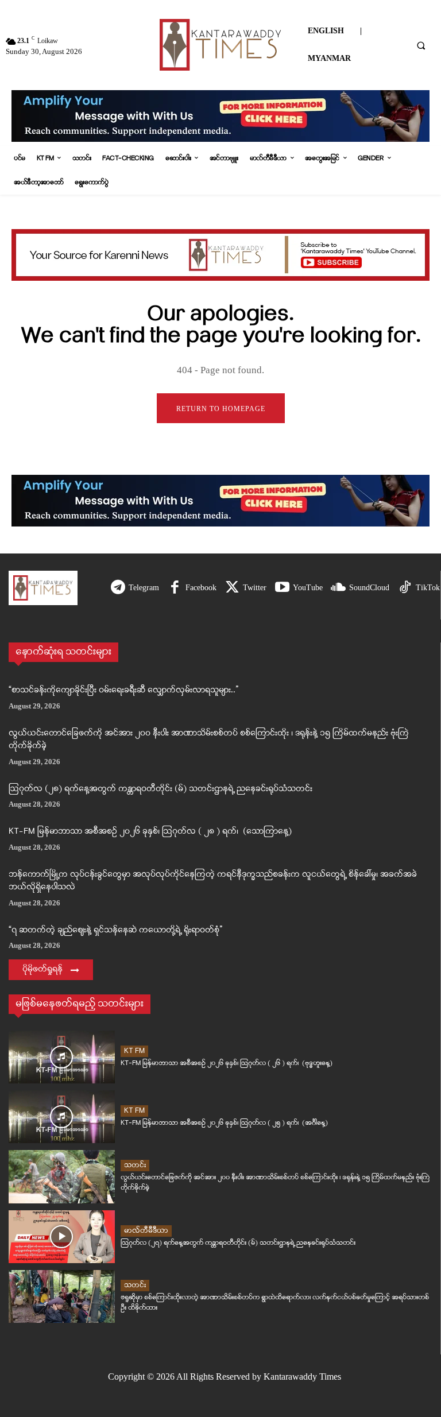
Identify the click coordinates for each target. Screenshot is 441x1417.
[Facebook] (175, 588)
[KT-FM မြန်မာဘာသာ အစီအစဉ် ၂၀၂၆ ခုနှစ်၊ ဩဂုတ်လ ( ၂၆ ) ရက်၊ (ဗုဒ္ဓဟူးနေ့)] (62, 1057)
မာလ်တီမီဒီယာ (146, 1230)
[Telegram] (118, 588)
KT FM (134, 1051)
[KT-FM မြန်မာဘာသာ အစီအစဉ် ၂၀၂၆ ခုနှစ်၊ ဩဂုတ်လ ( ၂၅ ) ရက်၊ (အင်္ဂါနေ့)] (62, 1116)
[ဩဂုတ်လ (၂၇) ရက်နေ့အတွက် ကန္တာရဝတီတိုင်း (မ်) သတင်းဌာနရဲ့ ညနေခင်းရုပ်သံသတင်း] (62, 1236)
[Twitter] (232, 588)
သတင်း (135, 1165)
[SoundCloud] (338, 588)
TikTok (428, 587)
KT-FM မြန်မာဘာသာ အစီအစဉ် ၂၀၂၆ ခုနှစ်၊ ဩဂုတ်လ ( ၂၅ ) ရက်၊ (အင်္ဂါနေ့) (224, 1123)
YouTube (308, 587)
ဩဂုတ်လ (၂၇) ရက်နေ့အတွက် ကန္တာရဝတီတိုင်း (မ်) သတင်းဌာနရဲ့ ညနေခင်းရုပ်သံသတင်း (238, 1243)
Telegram (144, 587)
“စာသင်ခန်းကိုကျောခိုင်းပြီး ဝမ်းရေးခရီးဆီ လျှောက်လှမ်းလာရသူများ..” (123, 690)
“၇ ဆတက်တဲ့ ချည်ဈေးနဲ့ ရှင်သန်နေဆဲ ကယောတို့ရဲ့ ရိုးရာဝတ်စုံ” (115, 930)
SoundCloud (369, 587)
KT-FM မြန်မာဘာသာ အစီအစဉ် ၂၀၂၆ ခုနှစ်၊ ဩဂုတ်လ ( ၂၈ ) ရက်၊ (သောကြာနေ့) (150, 832)
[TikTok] (405, 588)
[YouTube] (282, 588)
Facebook (200, 587)
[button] (421, 45)
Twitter (254, 587)
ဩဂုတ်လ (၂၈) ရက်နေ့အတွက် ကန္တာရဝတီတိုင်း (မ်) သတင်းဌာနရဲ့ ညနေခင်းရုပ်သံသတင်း (160, 789)
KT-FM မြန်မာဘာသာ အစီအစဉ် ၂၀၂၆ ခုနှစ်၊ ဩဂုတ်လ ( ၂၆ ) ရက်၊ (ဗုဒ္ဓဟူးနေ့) (226, 1063)
